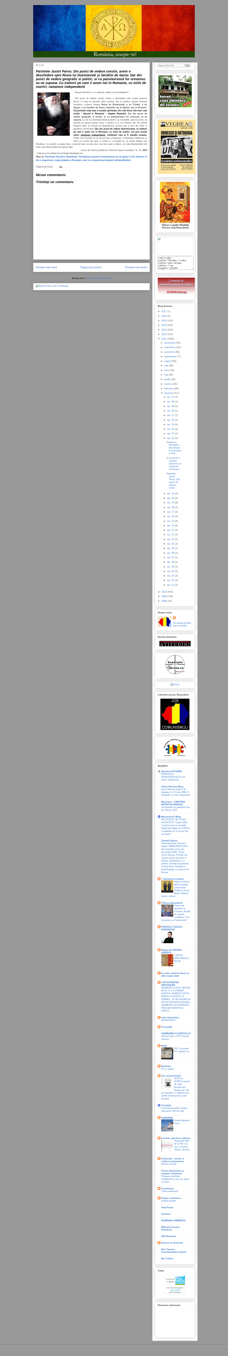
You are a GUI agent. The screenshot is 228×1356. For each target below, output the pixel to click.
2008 (164, 601)
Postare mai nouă (46, 267)
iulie (166, 365)
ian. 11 (171, 539)
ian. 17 (171, 511)
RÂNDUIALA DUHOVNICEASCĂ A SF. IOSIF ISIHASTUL (173, 777)
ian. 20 (171, 498)
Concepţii (166, 1026)
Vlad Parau (167, 1207)
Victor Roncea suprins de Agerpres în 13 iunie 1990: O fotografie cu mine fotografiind (175, 792)
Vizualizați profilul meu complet (182, 624)
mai (166, 374)
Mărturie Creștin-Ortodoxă (170, 1228)
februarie (169, 388)
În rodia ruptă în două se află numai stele (175, 974)
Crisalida (166, 1105)
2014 (164, 325)
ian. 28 (171, 410)
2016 (164, 316)
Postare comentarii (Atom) (98, 278)
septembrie (170, 356)
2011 (164, 338)
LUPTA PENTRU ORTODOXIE (170, 983)
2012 (164, 334)
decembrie (170, 342)
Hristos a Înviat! (169, 1164)
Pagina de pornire (90, 267)
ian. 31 (171, 397)
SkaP (164, 1045)
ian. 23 (171, 433)
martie (168, 384)
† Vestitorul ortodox (172, 879)
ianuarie (168, 393)
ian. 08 (171, 553)
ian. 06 (171, 562)
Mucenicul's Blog (171, 816)
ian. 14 (171, 525)
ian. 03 (171, 575)
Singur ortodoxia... (171, 1198)
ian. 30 (171, 401)
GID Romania (168, 1236)
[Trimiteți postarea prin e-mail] (60, 167)
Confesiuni (167, 1188)
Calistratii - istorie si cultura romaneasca (172, 1160)
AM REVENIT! (168, 1020)
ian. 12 (171, 534)
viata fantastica (170, 1017)
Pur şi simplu (167, 1069)
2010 (164, 591)
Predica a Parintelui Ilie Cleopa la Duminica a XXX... (173, 448)
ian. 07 (171, 557)
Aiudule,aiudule (168, 1201)
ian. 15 (171, 521)
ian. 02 (171, 580)
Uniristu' (166, 1214)
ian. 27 (171, 415)
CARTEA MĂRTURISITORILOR (181, 958)
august (168, 361)
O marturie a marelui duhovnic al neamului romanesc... (173, 463)
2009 (164, 596)
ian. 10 (171, 543)
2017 (164, 311)
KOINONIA (167, 1117)
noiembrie (169, 347)
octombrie (169, 352)
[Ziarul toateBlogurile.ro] (175, 684)
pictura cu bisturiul (172, 1242)
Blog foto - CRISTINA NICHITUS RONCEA (173, 803)
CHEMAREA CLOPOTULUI (175, 1033)
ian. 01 (171, 585)
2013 (164, 329)
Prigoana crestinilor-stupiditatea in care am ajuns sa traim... (175, 1179)
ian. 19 (171, 502)
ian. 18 (171, 507)
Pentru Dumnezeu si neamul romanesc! (172, 1172)
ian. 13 (171, 530)
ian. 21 (171, 493)
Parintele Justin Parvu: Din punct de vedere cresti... (173, 480)
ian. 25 (171, 424)
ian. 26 (171, 420)
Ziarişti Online (169, 840)
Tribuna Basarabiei (172, 902)
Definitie (166, 1066)
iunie (167, 370)
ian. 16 (171, 516)
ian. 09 (171, 548)
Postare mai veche (136, 267)
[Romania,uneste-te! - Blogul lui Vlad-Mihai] (175, 255)
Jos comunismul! (171, 1075)
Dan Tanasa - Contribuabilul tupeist (173, 1250)
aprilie (167, 379)
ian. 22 (171, 438)
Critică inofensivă (169, 1191)
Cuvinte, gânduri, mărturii (175, 1138)
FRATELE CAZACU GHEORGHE (171, 928)
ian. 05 (171, 566)
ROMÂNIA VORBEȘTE (173, 1220)
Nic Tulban (167, 1258)
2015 (164, 320)
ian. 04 (171, 571)
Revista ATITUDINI (171, 771)
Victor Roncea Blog (172, 786)
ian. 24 (171, 429)
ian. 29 (171, 406)
